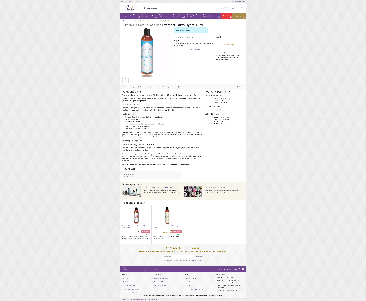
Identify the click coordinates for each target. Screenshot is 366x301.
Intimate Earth (221, 52)
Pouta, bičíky (177, 16)
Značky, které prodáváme (131, 289)
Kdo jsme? (124, 1)
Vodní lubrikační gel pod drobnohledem (157, 187)
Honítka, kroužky (147, 16)
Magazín (237, 16)
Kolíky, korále (163, 16)
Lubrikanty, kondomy (210, 16)
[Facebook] (243, 269)
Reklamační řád (159, 282)
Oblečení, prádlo (192, 16)
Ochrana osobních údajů (162, 285)
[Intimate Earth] (230, 45)
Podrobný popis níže (194, 49)
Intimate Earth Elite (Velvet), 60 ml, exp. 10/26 (166, 227)
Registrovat (241, 1)
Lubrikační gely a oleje (146, 21)
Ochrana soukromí (129, 285)
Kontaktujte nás (133, 1)
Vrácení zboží (190, 285)
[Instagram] (239, 269)
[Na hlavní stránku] (123, 21)
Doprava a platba (191, 278)
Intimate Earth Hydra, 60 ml (162, 21)
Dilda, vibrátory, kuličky (129, 16)
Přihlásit (234, 1)
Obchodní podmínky (161, 278)
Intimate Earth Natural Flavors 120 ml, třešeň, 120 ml (135, 227)
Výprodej (225, 15)
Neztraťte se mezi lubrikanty (215, 187)
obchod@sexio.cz (232, 277)
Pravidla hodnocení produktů (195, 289)
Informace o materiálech (131, 293)
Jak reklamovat (190, 282)
